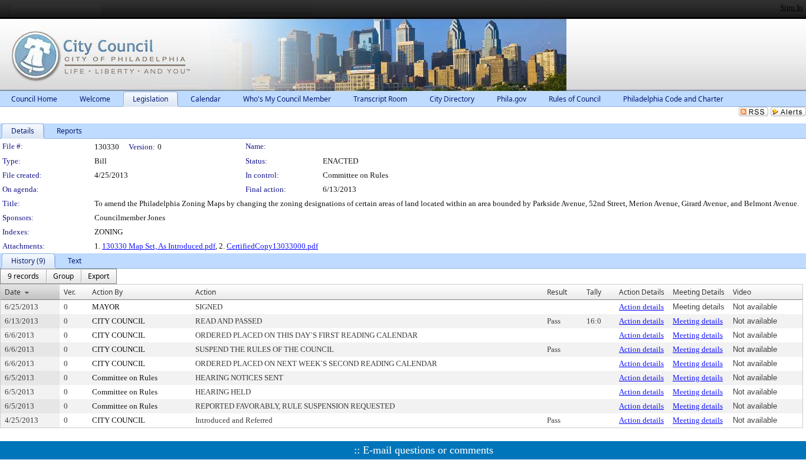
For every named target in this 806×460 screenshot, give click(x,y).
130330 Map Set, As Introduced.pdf (158, 246)
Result (557, 292)
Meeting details (698, 321)
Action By (107, 292)
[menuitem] (23, 276)
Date (13, 292)
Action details (641, 306)
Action (205, 292)
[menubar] (58, 276)
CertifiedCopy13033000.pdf (272, 246)
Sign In (791, 7)
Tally (594, 292)
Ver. (70, 292)
